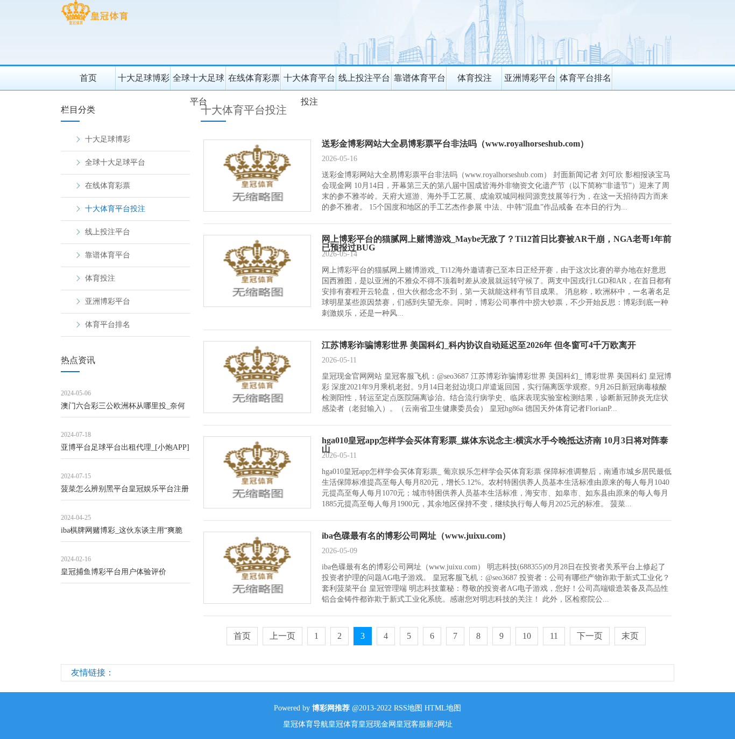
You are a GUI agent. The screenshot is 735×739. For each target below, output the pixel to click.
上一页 (282, 635)
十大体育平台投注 (309, 81)
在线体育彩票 (254, 77)
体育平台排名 (585, 77)
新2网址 (439, 724)
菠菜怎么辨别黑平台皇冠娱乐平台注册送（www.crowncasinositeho (125, 492)
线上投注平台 (364, 77)
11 (554, 635)
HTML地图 (443, 708)
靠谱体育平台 (420, 77)
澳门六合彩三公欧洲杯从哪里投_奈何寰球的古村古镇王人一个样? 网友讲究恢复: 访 (124, 409)
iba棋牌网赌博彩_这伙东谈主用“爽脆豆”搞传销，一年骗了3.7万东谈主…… (124, 534)
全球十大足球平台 (198, 81)
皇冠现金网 (377, 724)
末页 (630, 635)
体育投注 (474, 77)
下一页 (590, 635)
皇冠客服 (411, 724)
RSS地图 (408, 708)
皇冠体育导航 (305, 724)
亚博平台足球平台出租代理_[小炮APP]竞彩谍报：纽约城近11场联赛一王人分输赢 (125, 451)
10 (526, 635)
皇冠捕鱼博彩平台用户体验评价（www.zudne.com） (113, 575)
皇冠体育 (343, 724)
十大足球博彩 (143, 77)
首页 (88, 77)
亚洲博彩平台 (530, 77)
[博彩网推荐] (94, 24)
